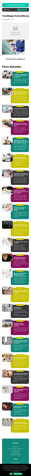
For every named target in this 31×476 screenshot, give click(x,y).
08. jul (20, 106)
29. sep (20, 355)
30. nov (20, 255)
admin (13, 19)
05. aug (20, 89)
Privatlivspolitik (17, 473)
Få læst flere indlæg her (15, 59)
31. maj (20, 137)
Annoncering (15, 462)
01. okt (20, 305)
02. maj (20, 170)
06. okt (20, 287)
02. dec (20, 239)
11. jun (19, 120)
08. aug (20, 71)
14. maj (20, 155)
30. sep (20, 320)
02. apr (20, 187)
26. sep (20, 386)
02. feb (20, 222)
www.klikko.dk (17, 454)
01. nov (20, 270)
